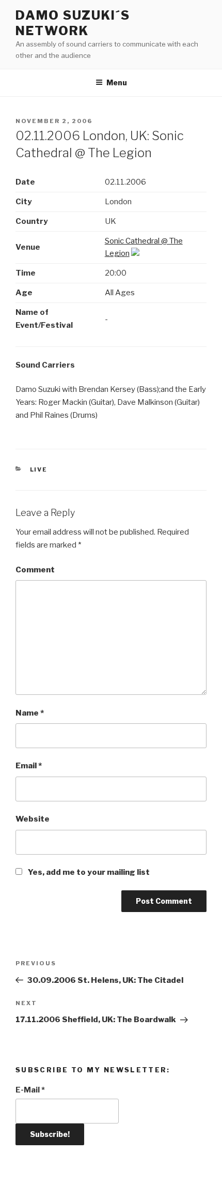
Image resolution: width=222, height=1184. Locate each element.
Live (39, 469)
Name (29, 713)
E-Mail (30, 1090)
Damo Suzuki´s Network (72, 23)
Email (28, 765)
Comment (35, 569)
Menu (116, 82)
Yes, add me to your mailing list (88, 872)
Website (32, 819)
